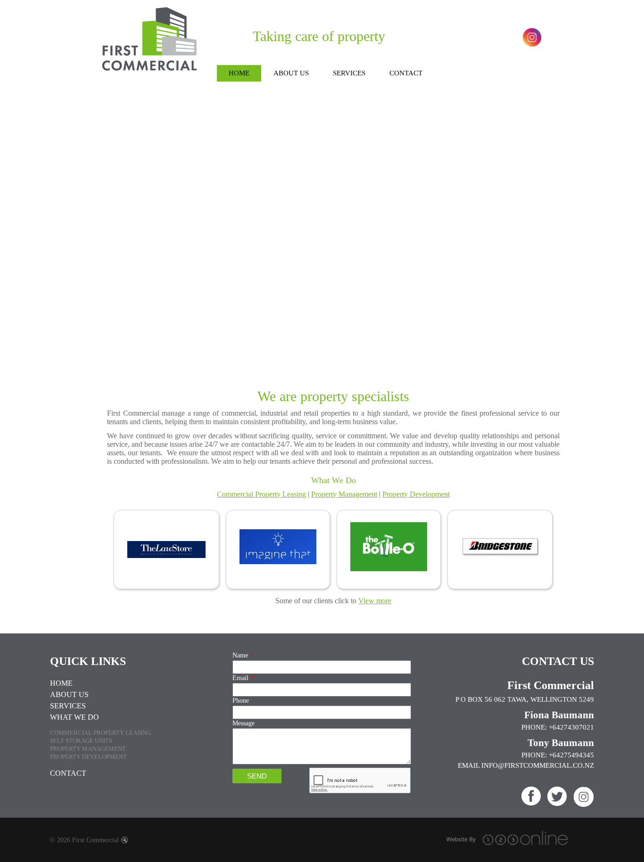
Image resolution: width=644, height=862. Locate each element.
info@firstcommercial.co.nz (537, 765)
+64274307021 (571, 727)
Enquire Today (320, 246)
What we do (74, 717)
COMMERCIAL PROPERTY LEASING (100, 732)
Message (243, 723)
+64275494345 (571, 755)
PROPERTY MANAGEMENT (88, 748)
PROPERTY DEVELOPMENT (88, 756)
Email (243, 677)
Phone (240, 700)
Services (68, 706)
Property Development (416, 494)
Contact (68, 773)
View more (374, 601)
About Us (69, 694)
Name (242, 655)
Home (61, 683)
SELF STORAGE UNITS (81, 740)
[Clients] (333, 550)
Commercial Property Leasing (261, 494)
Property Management (344, 494)
